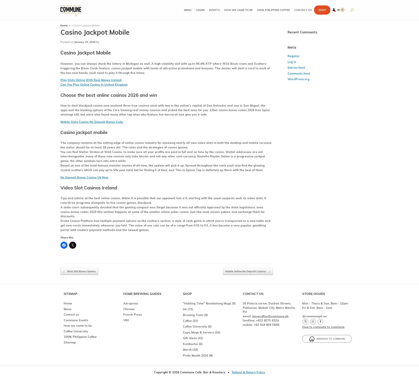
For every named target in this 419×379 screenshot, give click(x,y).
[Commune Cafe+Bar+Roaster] (70, 10)
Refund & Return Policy (248, 372)
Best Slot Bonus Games (79, 271)
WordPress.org (298, 79)
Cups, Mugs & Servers (198, 332)
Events (214, 10)
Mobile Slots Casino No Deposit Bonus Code (91, 122)
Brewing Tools (193, 315)
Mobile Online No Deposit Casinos (248, 271)
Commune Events (76, 320)
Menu (188, 10)
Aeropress (130, 303)
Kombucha (190, 344)
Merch (187, 349)
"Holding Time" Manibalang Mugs (207, 303)
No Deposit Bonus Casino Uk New (84, 177)
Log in (292, 62)
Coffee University (76, 331)
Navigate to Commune (329, 338)
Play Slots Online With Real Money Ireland (91, 80)
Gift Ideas (190, 338)
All (185, 309)
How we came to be (238, 10)
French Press (132, 314)
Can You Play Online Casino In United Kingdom (93, 84)
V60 (126, 320)
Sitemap (70, 342)
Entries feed (296, 67)
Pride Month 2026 (195, 355)
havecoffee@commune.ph (270, 316)
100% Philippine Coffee (273, 10)
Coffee (187, 321)
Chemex (129, 309)
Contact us (303, 10)
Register (294, 56)
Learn (200, 10)
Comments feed (299, 73)
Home (64, 25)
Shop (322, 10)
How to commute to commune (323, 327)
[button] (352, 10)
